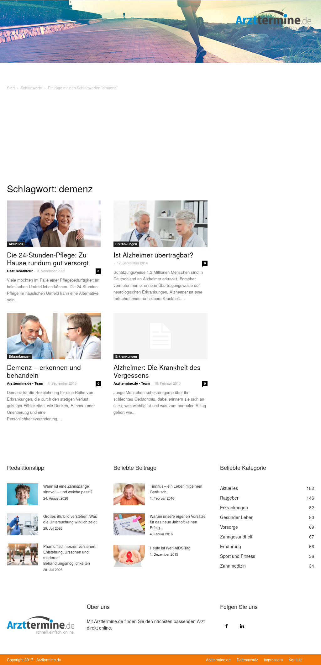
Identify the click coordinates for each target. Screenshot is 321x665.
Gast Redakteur (20, 270)
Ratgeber (229, 498)
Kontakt (295, 659)
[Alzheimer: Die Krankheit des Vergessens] (160, 336)
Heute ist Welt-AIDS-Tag (170, 547)
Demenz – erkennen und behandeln (44, 371)
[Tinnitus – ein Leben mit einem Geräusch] (129, 494)
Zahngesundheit (236, 536)
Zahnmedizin (233, 566)
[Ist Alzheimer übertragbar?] (160, 223)
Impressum (273, 659)
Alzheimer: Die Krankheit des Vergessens (157, 371)
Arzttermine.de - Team (25, 383)
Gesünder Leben (237, 517)
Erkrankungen (126, 244)
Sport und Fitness (237, 556)
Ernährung (230, 546)
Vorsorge (229, 527)
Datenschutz (247, 659)
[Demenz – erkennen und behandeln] (54, 336)
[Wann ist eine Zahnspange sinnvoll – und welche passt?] (22, 494)
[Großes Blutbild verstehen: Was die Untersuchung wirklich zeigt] (22, 524)
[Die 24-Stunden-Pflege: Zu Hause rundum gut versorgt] (54, 223)
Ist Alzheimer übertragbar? (153, 254)
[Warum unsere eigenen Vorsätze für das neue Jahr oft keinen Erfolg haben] (129, 524)
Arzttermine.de (218, 659)
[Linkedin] (242, 626)
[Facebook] (226, 626)
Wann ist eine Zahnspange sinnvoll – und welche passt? (67, 488)
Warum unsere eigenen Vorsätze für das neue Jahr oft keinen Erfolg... (178, 521)
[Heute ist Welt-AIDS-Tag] (129, 556)
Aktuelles (16, 244)
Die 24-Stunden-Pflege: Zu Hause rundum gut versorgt (48, 258)
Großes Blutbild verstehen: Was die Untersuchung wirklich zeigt (70, 518)
